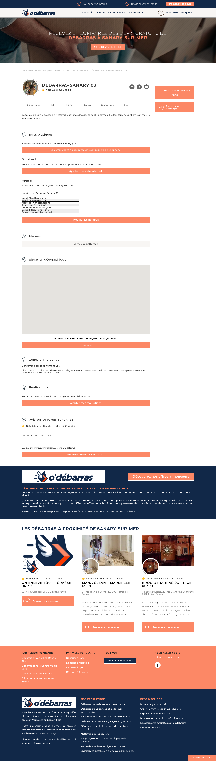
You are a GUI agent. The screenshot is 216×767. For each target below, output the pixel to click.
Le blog (100, 12)
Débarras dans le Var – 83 (78, 70)
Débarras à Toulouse (77, 672)
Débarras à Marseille (77, 662)
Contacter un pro (202, 757)
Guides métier (136, 12)
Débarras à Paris (75, 658)
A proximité (85, 12)
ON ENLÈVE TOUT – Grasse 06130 (46, 584)
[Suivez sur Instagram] (139, 86)
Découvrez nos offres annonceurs (161, 476)
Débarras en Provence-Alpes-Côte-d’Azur (43, 70)
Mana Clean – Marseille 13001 (106, 584)
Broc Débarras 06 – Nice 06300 (166, 584)
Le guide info (116, 12)
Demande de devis (180, 3)
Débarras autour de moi (120, 660)
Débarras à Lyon (75, 667)
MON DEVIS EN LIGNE (108, 47)
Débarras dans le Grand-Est (37, 673)
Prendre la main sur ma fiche (175, 92)
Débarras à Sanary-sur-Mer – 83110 (110, 70)
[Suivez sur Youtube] (146, 86)
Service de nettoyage (86, 244)
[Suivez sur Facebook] (132, 86)
